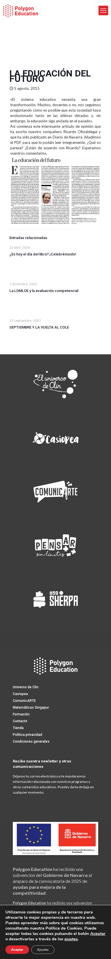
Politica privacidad (27, 735)
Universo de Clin (25, 687)
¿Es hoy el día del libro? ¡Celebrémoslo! (42, 254)
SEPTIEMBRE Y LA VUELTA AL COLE (39, 327)
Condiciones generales (31, 741)
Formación (21, 714)
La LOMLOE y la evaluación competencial (43, 291)
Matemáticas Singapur (31, 707)
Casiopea (20, 694)
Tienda (18, 728)
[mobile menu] (103, 10)
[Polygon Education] (20, 10)
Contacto (20, 721)
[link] (55, 384)
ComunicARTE (24, 701)
